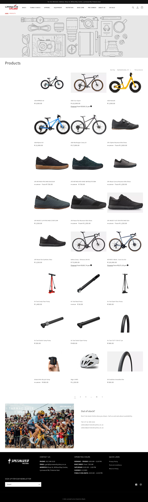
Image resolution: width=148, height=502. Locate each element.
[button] (133, 7)
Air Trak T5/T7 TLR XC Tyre (115, 340)
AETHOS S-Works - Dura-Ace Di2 (116, 259)
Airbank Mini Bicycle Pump (42, 379)
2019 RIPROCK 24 (39, 100)
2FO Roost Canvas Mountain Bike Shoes (119, 181)
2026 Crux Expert (76, 100)
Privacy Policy (113, 461)
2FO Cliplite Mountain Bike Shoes (117, 142)
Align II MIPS (74, 379)
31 (96, 397)
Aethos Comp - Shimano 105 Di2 (80, 259)
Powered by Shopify (80, 499)
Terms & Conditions (115, 465)
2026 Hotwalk (111, 100)
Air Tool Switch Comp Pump (42, 340)
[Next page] (102, 397)
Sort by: (112, 70)
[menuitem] (25, 7)
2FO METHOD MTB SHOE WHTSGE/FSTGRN (83, 181)
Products (12, 13)
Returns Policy (114, 469)
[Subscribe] (39, 484)
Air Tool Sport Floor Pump (115, 301)
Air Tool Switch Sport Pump (79, 340)
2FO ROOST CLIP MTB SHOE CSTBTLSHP (46, 220)
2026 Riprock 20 (38, 142)
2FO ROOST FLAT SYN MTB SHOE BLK (118, 220)
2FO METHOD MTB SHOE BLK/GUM (44, 181)
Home (6, 13)
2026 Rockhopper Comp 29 (78, 142)
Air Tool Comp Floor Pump (42, 301)
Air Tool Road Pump (77, 301)
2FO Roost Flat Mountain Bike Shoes (81, 220)
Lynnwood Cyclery (71, 499)
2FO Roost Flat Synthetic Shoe (43, 259)
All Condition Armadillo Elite (115, 379)
